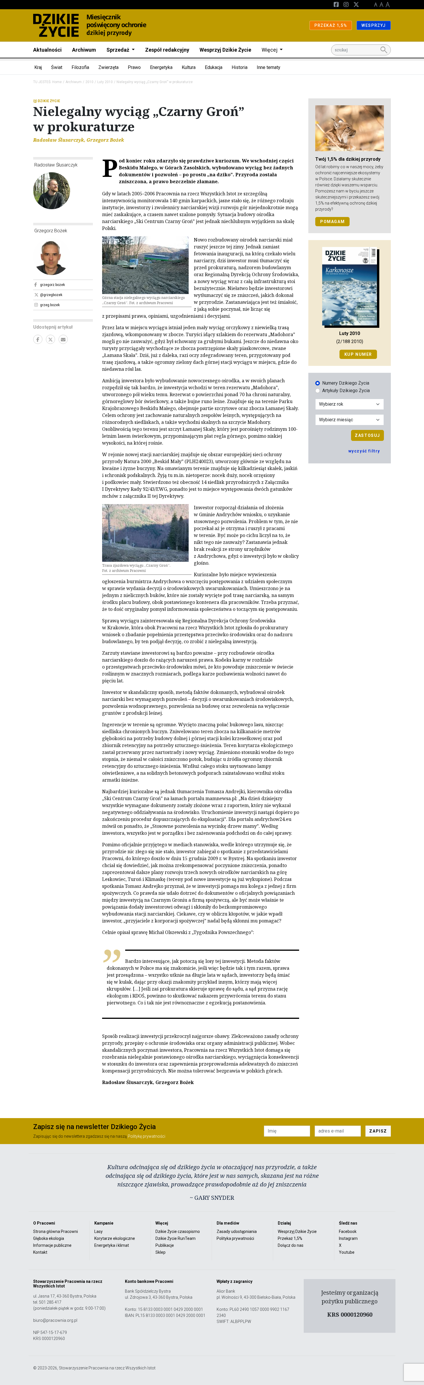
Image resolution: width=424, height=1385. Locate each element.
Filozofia (80, 67)
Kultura (189, 67)
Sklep (160, 1252)
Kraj (38, 67)
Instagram (348, 1238)
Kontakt (40, 1252)
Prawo (134, 67)
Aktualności (47, 50)
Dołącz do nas (290, 1245)
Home (57, 82)
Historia (239, 67)
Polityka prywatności (235, 1238)
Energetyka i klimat (111, 1245)
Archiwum (84, 50)
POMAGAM (332, 221)
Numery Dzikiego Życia (345, 383)
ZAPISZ (378, 1131)
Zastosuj (367, 435)
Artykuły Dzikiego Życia (346, 390)
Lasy (98, 1231)
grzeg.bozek (50, 305)
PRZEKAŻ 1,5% (330, 25)
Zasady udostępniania (237, 1231)
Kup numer (358, 354)
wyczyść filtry (364, 451)
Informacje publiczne (52, 1245)
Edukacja (213, 67)
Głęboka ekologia (48, 1238)
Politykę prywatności (146, 1136)
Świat (56, 67)
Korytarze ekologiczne (114, 1238)
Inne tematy (268, 67)
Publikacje (164, 1245)
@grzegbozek (51, 295)
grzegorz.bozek (52, 285)
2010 (89, 82)
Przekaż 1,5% (290, 1238)
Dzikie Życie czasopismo (177, 1231)
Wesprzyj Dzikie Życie (225, 50)
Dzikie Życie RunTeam (175, 1238)
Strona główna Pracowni (55, 1231)
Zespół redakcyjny (167, 50)
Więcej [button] (270, 50)
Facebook (348, 1231)
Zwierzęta (108, 67)
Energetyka (161, 67)
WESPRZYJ (373, 25)
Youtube (346, 1252)
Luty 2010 (105, 82)
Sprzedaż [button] (118, 50)
